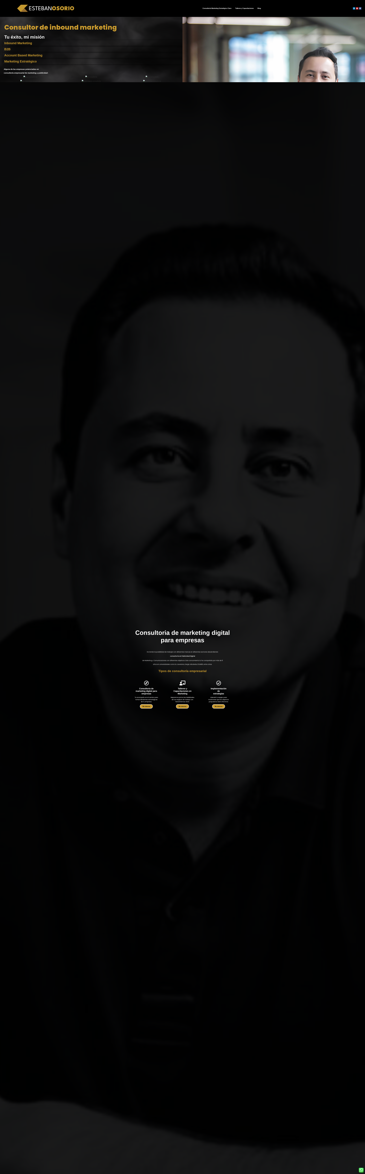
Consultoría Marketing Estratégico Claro (217, 8)
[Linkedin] (354, 8)
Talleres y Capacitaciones (244, 8)
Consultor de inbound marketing (60, 27)
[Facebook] (360, 8)
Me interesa (146, 706)
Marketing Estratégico (20, 61)
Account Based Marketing (23, 55)
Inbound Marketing (18, 43)
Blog (259, 8)
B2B (7, 49)
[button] (92, 43)
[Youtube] (357, 8)
